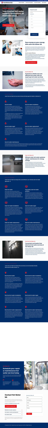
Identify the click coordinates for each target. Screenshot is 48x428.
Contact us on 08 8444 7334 (8, 25)
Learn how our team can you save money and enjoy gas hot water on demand (22, 96)
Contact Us (45, 0)
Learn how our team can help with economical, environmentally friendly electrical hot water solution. (21, 266)
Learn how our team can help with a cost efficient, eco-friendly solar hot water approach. (22, 180)
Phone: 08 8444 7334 (40, 0)
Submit (29, 413)
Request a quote (34, 34)
